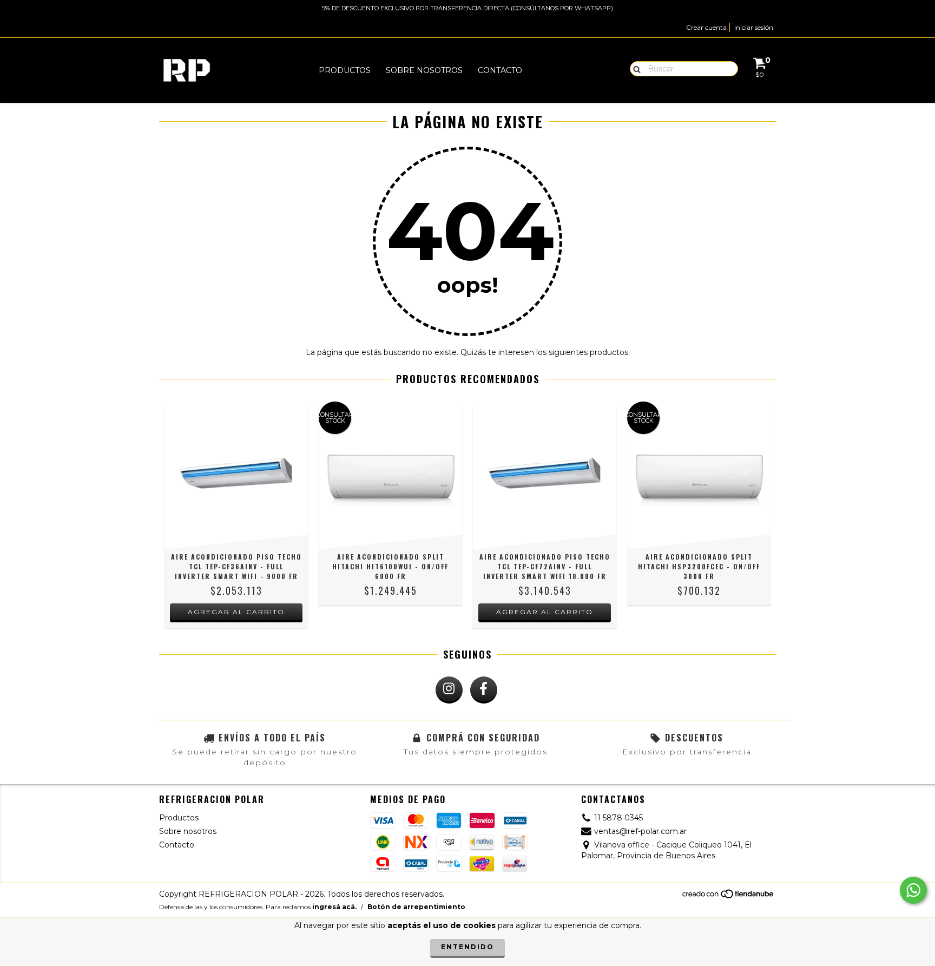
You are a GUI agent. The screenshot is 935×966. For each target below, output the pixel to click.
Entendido (467, 947)
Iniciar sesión (753, 27)
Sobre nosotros (424, 70)
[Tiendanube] (728, 897)
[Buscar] (634, 68)
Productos (345, 70)
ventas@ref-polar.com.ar (640, 831)
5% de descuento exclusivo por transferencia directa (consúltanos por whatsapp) (467, 8)
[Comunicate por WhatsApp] (913, 890)
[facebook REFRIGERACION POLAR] (483, 690)
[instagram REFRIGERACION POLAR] (449, 690)
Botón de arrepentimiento (416, 907)
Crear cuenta (706, 27)
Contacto (500, 70)
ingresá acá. (334, 907)
